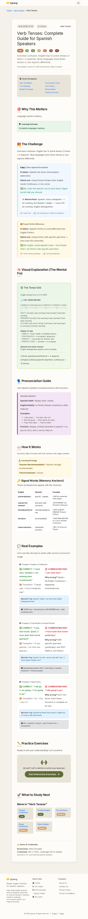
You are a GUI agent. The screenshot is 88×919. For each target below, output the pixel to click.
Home (9, 10)
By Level (38, 897)
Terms (62, 913)
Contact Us (63, 886)
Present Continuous (23, 811)
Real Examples (50, 89)
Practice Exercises (51, 92)
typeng (13, 3)
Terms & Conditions (67, 893)
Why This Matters (26, 83)
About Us (63, 883)
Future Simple (43, 824)
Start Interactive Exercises (43, 774)
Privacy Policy (65, 890)
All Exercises (40, 890)
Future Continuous (23, 825)
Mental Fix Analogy (26, 89)
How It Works (50, 86)
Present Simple (44, 810)
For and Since (61, 810)
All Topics (39, 886)
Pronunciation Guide (52, 83)
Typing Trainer (39, 893)
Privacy (54, 913)
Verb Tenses (19, 10)
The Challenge (25, 86)
